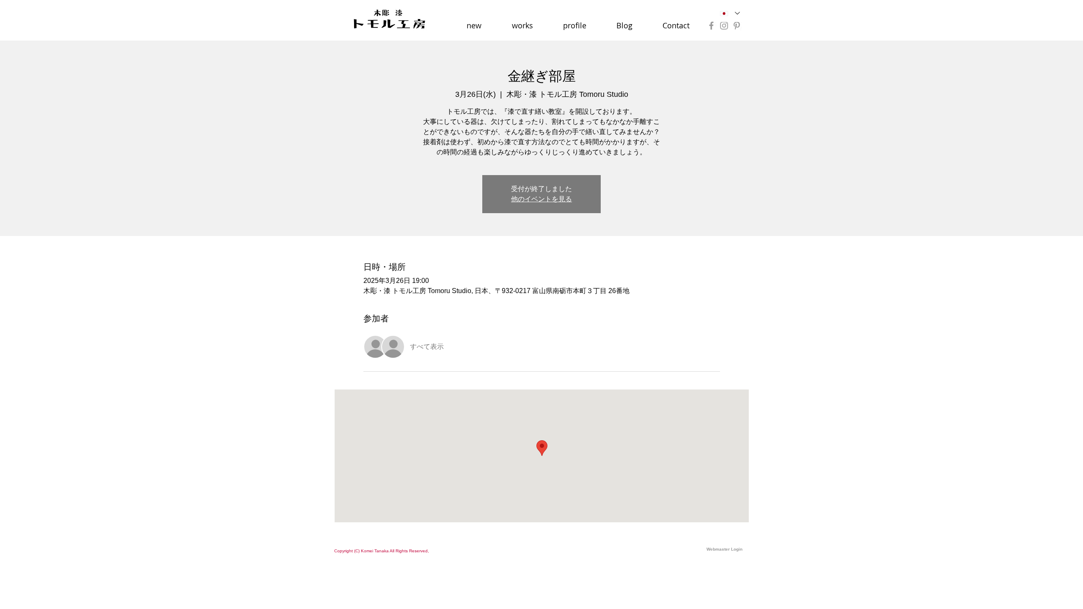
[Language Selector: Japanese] (730, 13)
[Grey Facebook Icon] (711, 25)
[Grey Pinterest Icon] (736, 25)
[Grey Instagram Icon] (724, 25)
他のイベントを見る (541, 199)
